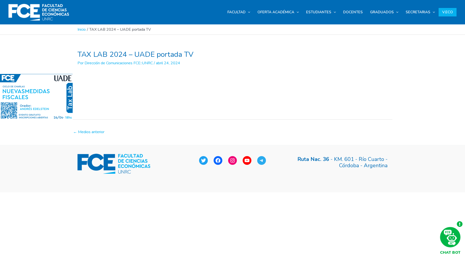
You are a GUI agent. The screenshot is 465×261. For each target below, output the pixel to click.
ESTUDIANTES (318, 12)
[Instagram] (232, 160)
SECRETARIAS (418, 12)
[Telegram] (261, 160)
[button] (248, 12)
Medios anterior (88, 132)
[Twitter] (203, 160)
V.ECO (447, 12)
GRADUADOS (382, 12)
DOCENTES (353, 12)
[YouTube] (247, 160)
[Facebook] (218, 160)
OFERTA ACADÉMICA (275, 12)
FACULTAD (236, 12)
